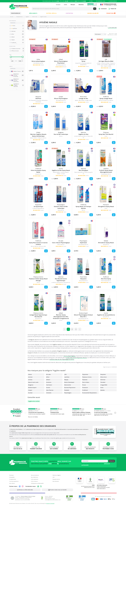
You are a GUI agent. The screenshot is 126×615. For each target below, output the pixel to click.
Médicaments (33, 13)
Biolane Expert (32, 387)
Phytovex (84, 379)
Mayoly (66, 379)
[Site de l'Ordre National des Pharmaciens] (90, 479)
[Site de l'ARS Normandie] (111, 479)
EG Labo (48, 374)
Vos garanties (12, 479)
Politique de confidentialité (37, 483)
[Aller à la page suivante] (79, 329)
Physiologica (67, 392)
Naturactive (67, 385)
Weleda (102, 390)
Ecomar (30, 392)
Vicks (101, 387)
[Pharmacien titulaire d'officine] (69, 498)
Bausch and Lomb (33, 382)
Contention (69, 13)
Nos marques (12, 20)
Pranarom (85, 387)
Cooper (30, 390)
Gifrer (47, 377)
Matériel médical (51, 13)
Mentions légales (57, 475)
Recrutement (56, 481)
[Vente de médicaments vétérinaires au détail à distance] (82, 498)
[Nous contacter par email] (38, 486)
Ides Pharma (49, 390)
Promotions (110, 13)
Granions (48, 382)
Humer (48, 387)
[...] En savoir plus (112, 27)
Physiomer (85, 374)
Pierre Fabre (85, 382)
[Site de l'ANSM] (101, 479)
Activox (30, 379)
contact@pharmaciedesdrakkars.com (52, 499)
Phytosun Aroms (87, 377)
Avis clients (12, 483)
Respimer (103, 374)
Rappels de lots (56, 479)
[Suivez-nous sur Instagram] (23, 486)
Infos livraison (34, 481)
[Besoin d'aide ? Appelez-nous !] (41, 486)
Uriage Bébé (103, 385)
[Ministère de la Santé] (79, 479)
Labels (10, 66)
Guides (65, 4)
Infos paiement (34, 479)
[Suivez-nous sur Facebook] (20, 486)
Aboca (30, 374)
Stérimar (102, 379)
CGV (53, 477)
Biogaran (30, 385)
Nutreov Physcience (69, 387)
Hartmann (49, 385)
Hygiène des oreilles (34, 401)
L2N (65, 374)
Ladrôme (66, 377)
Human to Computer (50, 503)
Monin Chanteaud (69, 382)
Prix (10, 54)
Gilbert (48, 379)
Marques (73, 4)
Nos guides (12, 477)
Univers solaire (93, 13)
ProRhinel (85, 390)
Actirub (30, 377)
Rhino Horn (103, 377)
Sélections (81, 4)
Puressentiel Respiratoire (89, 392)
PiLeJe (84, 385)
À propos (58, 4)
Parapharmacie (15, 13)
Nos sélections (34, 477)
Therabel (102, 382)
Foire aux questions (14, 481)
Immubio (48, 392)
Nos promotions (35, 475)
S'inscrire (111, 461)
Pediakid (66, 390)
